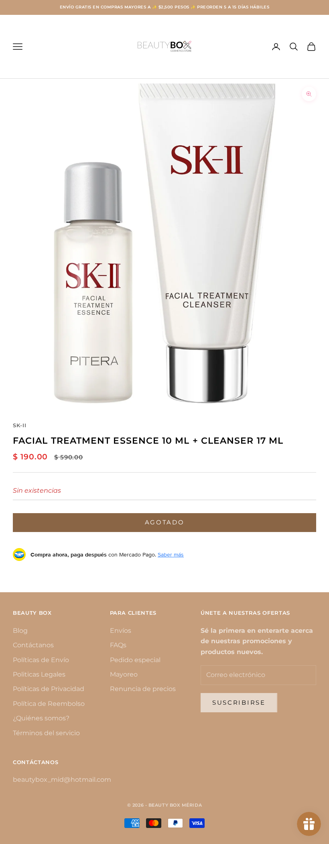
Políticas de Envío (41, 660)
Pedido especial (135, 660)
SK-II (19, 425)
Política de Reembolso (49, 703)
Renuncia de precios (143, 689)
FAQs (118, 645)
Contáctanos (33, 645)
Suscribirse (239, 702)
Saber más (171, 554)
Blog (20, 630)
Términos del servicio (46, 733)
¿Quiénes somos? (41, 718)
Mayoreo (124, 674)
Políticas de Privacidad (48, 689)
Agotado (165, 522)
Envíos (120, 630)
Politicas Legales (39, 674)
